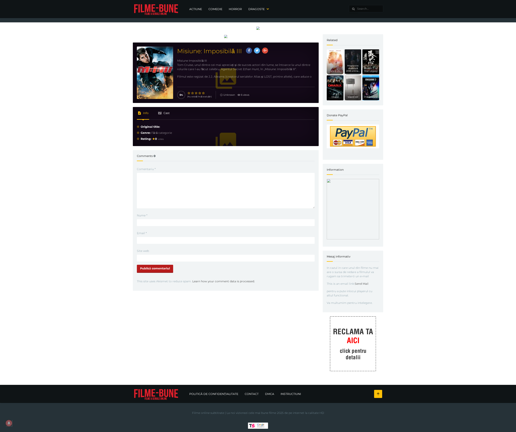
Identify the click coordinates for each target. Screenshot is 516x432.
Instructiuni (291, 394)
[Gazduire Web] (258, 28)
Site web (143, 251)
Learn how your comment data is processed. (223, 281)
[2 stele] (193, 93)
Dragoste (256, 9)
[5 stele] (203, 93)
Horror (235, 9)
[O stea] (189, 93)
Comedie (215, 9)
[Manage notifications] (9, 423)
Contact (252, 394)
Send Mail (361, 284)
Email (142, 233)
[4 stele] (200, 93)
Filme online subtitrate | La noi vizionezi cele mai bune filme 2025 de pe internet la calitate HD (258, 413)
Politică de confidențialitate (213, 394)
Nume (142, 215)
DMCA (269, 394)
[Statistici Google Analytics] (258, 425)
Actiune (195, 9)
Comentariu (146, 169)
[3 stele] (196, 93)
